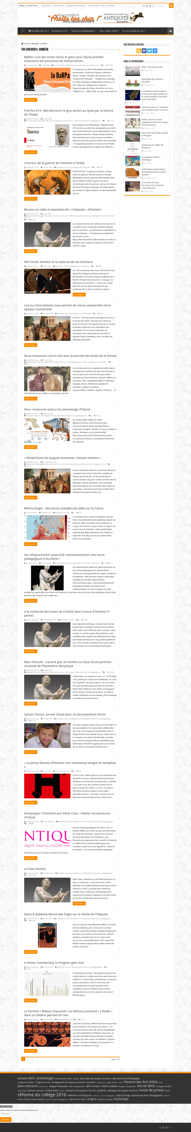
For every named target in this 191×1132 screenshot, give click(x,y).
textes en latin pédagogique (57, 1099)
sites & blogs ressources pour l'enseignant (139, 1095)
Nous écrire (46, 6)
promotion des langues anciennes (80, 1090)
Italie (160, 1083)
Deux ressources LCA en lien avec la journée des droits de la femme (70, 356)
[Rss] (144, 6)
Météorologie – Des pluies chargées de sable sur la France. (64, 508)
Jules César (43, 1086)
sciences (95, 1096)
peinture (31, 1090)
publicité (101, 1090)
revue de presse (151, 1090)
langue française (58, 1086)
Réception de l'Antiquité (80, 167)
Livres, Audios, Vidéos (108, 31)
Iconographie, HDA (48, 416)
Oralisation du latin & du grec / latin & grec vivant (60, 672)
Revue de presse (32, 620)
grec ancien (112, 1082)
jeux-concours (28, 1086)
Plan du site (58, 6)
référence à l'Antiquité (79, 1095)
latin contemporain (77, 1086)
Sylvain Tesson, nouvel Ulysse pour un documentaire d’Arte (64, 714)
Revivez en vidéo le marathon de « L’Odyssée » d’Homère (62, 209)
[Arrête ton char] (96, 17)
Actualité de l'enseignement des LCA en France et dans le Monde (51, 216)
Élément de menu (23, 30)
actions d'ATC (26, 1078)
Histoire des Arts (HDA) (141, 1082)
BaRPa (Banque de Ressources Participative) (82, 65)
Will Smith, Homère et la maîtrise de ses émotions (58, 262)
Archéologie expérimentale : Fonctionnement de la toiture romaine (154, 172)
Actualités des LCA (39, 31)
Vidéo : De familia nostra (152, 67)
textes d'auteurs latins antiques (31, 1099)
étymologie (121, 1099)
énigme (92, 1099)
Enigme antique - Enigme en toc (34, 1082)
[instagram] (153, 6)
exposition (91, 1082)
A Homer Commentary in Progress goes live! (54, 963)
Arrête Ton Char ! (32, 119)
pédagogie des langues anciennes (122, 1090)
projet (62, 1091)
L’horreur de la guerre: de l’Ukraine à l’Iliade (54, 163)
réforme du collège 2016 (42, 1094)
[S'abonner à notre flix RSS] (119, 49)
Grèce (120, 1083)
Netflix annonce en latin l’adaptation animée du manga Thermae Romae (155, 122)
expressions (101, 1083)
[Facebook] (147, 6)
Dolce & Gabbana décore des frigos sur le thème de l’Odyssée (66, 914)
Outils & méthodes (92, 563)
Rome (167, 1090)
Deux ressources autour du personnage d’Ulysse (57, 409)
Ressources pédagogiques (83, 31)
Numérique (61, 416)
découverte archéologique (126, 1078)
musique (160, 1086)
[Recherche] (171, 5)
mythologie (22, 1091)
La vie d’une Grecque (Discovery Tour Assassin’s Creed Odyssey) (153, 185)
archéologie (44, 1078)
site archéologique (107, 1096)
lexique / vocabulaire (127, 1086)
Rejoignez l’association (75, 6)
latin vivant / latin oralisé (101, 1086)
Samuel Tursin (31, 65)
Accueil (26, 44)
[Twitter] (150, 6)
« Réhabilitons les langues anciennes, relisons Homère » (62, 458)
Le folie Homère (35, 869)
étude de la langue (105, 1099)
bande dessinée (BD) (63, 1079)
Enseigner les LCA (59, 31)
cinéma (76, 1079)
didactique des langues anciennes (95, 1078)
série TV (166, 1096)
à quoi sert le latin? (77, 1099)
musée (168, 1086)
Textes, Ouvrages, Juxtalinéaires (94, 362)
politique (40, 1090)
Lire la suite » (31, 100)
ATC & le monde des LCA (133, 31)
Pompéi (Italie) (51, 1090)
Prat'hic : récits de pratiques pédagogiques (84, 121)
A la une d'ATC (59, 65)
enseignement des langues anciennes (68, 1082)
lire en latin (146, 1086)
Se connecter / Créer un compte (101, 6)
